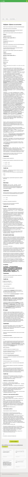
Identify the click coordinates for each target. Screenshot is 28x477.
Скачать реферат (14, 441)
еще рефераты (5, 446)
